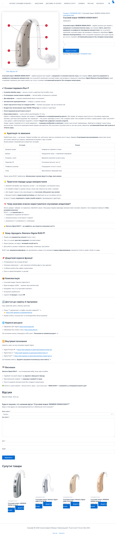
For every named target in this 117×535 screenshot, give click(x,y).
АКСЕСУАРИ (39, 3)
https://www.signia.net (26, 326)
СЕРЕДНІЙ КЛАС (75, 13)
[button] (31, 3)
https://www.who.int (30, 330)
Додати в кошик (71, 51)
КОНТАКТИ (100, 3)
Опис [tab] (8, 71)
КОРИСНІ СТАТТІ (69, 3)
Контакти (61, 533)
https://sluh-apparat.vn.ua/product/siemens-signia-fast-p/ (33, 356)
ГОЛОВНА (81, 3)
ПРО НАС (90, 3)
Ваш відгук (6, 417)
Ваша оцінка (6, 411)
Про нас (55, 533)
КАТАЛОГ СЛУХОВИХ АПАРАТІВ (19, 3)
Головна (66, 13)
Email (4, 449)
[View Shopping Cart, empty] (113, 3)
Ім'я (3, 441)
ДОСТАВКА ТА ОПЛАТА (53, 3)
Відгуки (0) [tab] (13, 71)
